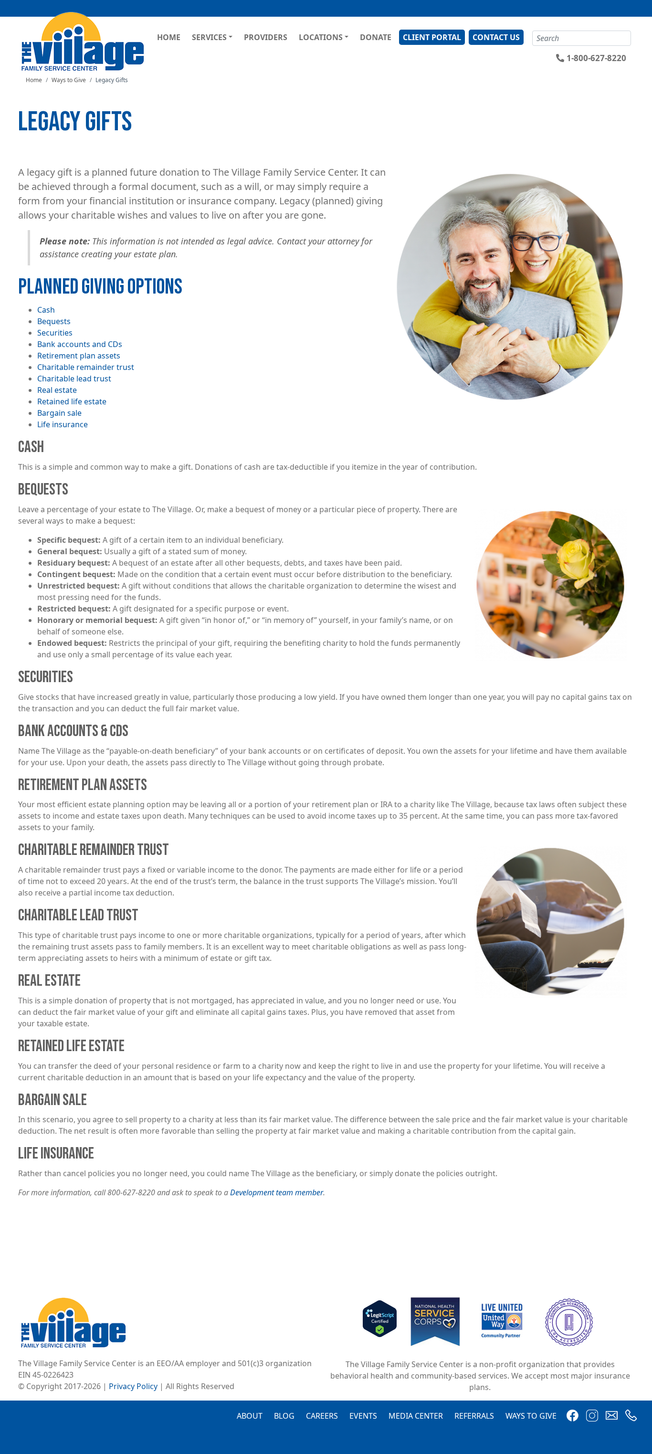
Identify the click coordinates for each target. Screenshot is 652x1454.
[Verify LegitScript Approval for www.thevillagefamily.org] (379, 1322)
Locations (321, 37)
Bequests (54, 321)
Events (363, 1416)
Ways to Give (69, 80)
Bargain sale (59, 413)
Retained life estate (71, 401)
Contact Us (496, 37)
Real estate (57, 390)
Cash (46, 310)
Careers (322, 1416)
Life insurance (62, 424)
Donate (375, 37)
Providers (265, 37)
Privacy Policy (133, 1386)
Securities (55, 332)
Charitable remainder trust (85, 367)
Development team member (276, 1192)
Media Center (416, 1416)
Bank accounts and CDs (79, 344)
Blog (284, 1416)
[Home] (84, 41)
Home (168, 37)
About (250, 1416)
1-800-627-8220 (596, 58)
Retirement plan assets (78, 355)
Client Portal (432, 37)
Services (209, 37)
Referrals (474, 1416)
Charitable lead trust (74, 378)
